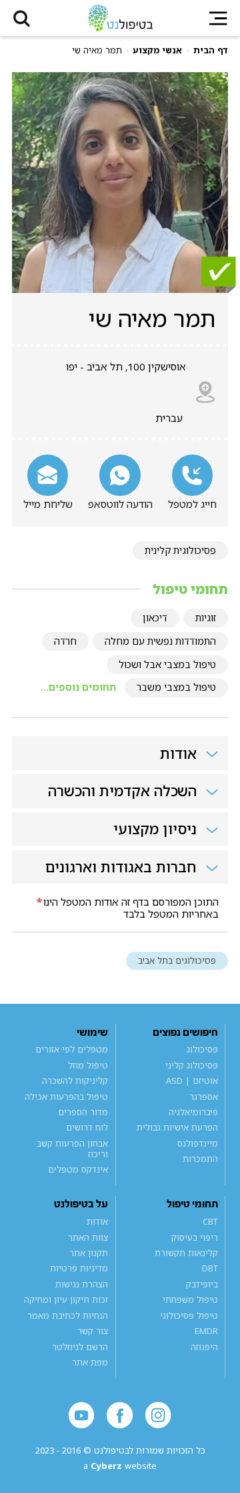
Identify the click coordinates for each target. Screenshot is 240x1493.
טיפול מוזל (88, 1065)
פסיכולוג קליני (191, 1065)
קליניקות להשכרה (75, 1081)
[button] (21, 18)
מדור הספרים (83, 1112)
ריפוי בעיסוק (194, 1237)
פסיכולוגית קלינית (180, 550)
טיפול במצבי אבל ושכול (167, 664)
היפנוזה (204, 1347)
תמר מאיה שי (97, 50)
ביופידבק (201, 1284)
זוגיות (205, 617)
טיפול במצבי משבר (176, 687)
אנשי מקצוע (157, 50)
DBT (209, 1269)
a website (120, 1466)
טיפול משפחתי (190, 1299)
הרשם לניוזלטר (80, 1347)
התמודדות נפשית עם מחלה (160, 641)
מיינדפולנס (197, 1143)
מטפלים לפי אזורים (71, 1049)
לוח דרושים (87, 1128)
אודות (97, 1221)
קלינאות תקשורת (186, 1253)
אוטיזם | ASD (191, 1081)
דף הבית (210, 50)
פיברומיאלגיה (193, 1112)
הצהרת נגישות (81, 1284)
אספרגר (203, 1097)
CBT (210, 1221)
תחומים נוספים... (78, 687)
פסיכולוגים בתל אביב (177, 960)
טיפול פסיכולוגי (188, 1315)
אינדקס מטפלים (78, 1169)
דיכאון (155, 617)
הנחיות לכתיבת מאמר (67, 1315)
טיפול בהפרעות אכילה (66, 1097)
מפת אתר (90, 1362)
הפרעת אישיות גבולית (177, 1128)
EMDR (206, 1331)
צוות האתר (88, 1237)
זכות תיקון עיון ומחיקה (66, 1299)
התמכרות (200, 1159)
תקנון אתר (88, 1253)
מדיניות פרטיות (79, 1269)
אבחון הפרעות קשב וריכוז (72, 1148)
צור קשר (92, 1331)
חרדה (65, 641)
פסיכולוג (202, 1049)
